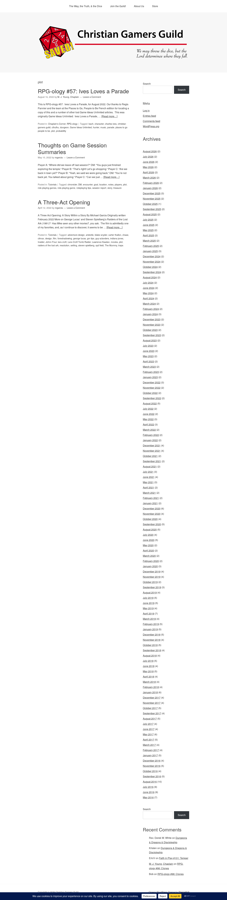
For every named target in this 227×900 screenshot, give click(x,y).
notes (111, 184)
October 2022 (150, 393)
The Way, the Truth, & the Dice (85, 6)
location (103, 184)
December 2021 (151, 445)
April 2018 (148, 676)
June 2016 (148, 792)
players (118, 184)
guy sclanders (102, 238)
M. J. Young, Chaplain (161, 864)
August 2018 (150, 655)
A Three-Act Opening (64, 202)
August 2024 (150, 277)
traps (120, 245)
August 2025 (150, 214)
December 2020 (151, 508)
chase (125, 234)
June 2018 (148, 666)
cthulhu (55, 127)
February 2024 (151, 309)
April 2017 (148, 739)
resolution (64, 245)
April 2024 (148, 298)
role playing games (47, 187)
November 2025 (151, 198)
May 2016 (148, 797)
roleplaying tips (83, 187)
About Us (139, 6)
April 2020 (148, 550)
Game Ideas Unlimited (81, 127)
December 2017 (151, 697)
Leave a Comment (92, 96)
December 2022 (151, 382)
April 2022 (148, 424)
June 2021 (148, 477)
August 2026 (150, 151)
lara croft (62, 241)
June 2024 (148, 288)
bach (91, 123)
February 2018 (151, 687)
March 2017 (149, 745)
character (99, 123)
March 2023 (149, 366)
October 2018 (150, 645)
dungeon (64, 127)
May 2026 (148, 167)
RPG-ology (72, 123)
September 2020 (152, 524)
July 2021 (148, 471)
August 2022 (150, 403)
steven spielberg (86, 245)
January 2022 (150, 440)
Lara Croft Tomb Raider (79, 241)
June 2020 (148, 540)
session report (99, 187)
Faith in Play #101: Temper (173, 858)
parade (110, 127)
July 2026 (148, 156)
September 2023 (152, 335)
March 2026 (149, 177)
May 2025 (148, 230)
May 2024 (148, 293)
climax (41, 238)
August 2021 (150, 466)
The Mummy (111, 245)
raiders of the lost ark (48, 245)
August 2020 (150, 529)
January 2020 (150, 566)
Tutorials (52, 184)
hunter (96, 127)
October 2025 (150, 204)
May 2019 (148, 608)
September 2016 (152, 776)
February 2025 (151, 246)
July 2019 (148, 598)
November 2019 (151, 577)
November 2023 (151, 324)
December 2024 (151, 256)
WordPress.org (151, 126)
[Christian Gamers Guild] (113, 57)
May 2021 (148, 482)
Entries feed (149, 116)
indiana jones (116, 238)
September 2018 (152, 650)
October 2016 (150, 771)
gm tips (90, 238)
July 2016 (148, 787)
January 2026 (150, 188)
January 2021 (150, 503)
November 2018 (151, 640)
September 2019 (152, 587)
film (54, 238)
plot (53, 130)
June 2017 (148, 729)
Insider (41, 241)
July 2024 (148, 282)
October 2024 (150, 267)
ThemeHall (184, 892)
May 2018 (148, 671)
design (48, 238)
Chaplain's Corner (57, 123)
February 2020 (151, 561)
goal (96, 184)
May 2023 (148, 356)
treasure (117, 187)
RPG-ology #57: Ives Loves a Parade (83, 91)
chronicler (72, 184)
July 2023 (148, 345)
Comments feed (151, 121)
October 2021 (150, 456)
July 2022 (148, 408)
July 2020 (148, 535)
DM (80, 184)
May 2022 (148, 419)
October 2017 (150, 708)
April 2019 (148, 613)
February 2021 (151, 498)
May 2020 (148, 545)
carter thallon (114, 234)
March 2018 (149, 682)
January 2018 (150, 692)
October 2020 (150, 519)
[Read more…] (109, 116)
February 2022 (151, 435)
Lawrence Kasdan (101, 241)
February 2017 (151, 750)
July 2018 (148, 661)
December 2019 (151, 571)
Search (147, 83)
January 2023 (150, 377)
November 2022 (151, 387)
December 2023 (151, 319)
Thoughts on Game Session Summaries (72, 148)
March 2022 (149, 429)
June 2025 (148, 225)
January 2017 (150, 755)
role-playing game (66, 187)
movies (114, 241)
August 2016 (150, 781)
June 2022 (148, 414)
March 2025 (149, 240)
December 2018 (151, 634)
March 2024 (149, 303)
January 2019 (150, 629)
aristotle (90, 234)
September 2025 (152, 209)
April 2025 (148, 235)
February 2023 (151, 372)
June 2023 (148, 351)
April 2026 (148, 172)
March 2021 (149, 492)
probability (61, 130)
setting (74, 245)
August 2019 (150, 592)
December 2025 (151, 193)
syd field (100, 245)
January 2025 (150, 251)
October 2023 (150, 330)
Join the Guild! (118, 6)
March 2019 (149, 619)
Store (155, 6)
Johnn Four (51, 241)
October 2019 (150, 582)
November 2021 (151, 450)
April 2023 (148, 361)
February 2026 (151, 183)
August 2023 (150, 340)
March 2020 (149, 556)
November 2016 (151, 766)
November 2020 (151, 513)
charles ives (111, 123)
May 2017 (148, 734)
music (103, 127)
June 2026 (148, 162)
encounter (88, 184)
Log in (146, 110)
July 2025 (148, 219)
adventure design (76, 234)
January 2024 (150, 314)
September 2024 (152, 272)
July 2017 (148, 724)
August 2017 (150, 718)
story (109, 187)
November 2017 (151, 703)
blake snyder (101, 234)
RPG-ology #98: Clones (171, 874)
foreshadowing (65, 238)
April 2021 (148, 487)
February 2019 (151, 624)
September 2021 (152, 461)
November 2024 (151, 261)
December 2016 (151, 760)
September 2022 (152, 398)
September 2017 (152, 713)
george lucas (79, 238)
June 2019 (148, 603)
